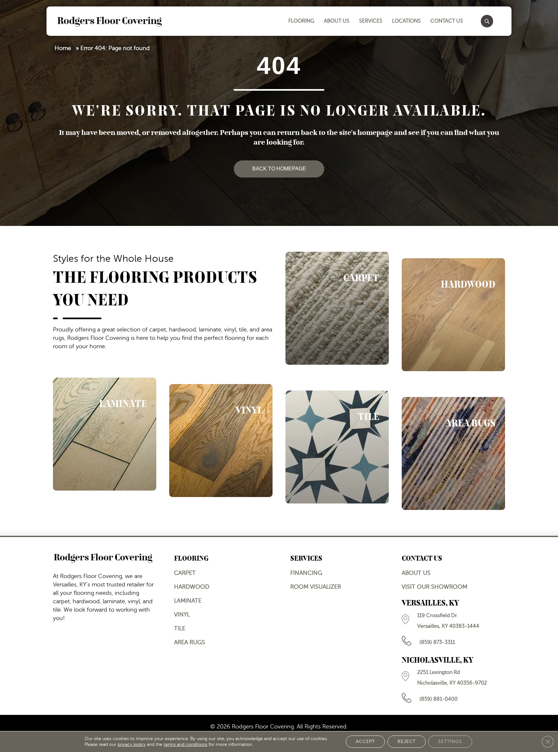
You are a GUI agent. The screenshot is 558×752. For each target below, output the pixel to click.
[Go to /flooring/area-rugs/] (453, 453)
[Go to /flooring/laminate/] (104, 434)
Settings (450, 741)
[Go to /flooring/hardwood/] (453, 314)
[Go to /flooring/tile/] (337, 447)
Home (63, 48)
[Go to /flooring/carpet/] (337, 308)
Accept (365, 741)
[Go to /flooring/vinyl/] (221, 440)
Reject (407, 741)
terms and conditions (185, 744)
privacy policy (132, 744)
